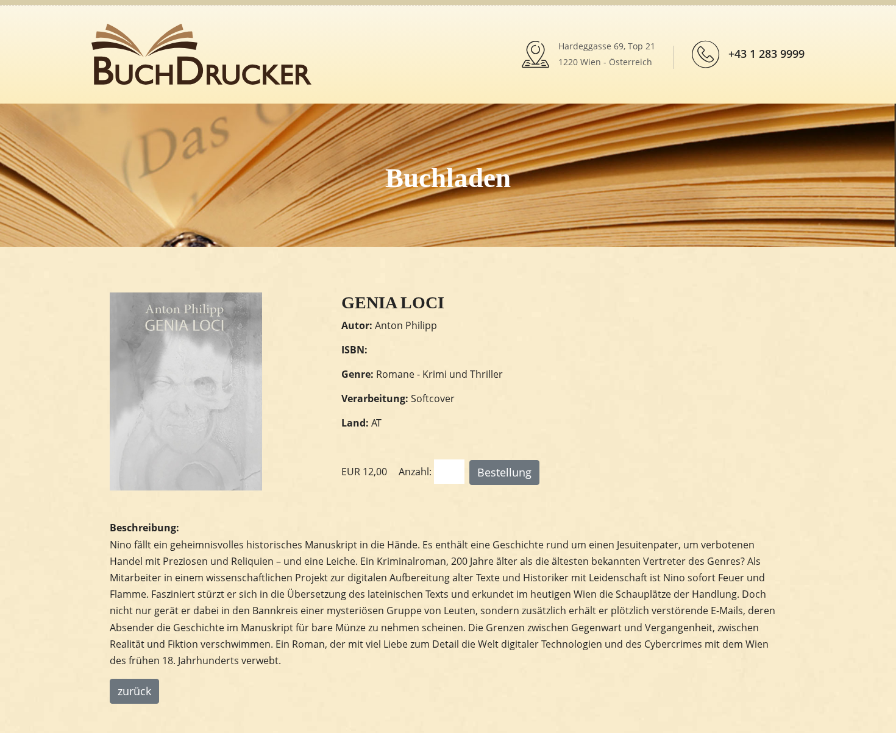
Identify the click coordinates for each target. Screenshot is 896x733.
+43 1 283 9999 (766, 53)
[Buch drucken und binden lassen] (201, 53)
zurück (134, 691)
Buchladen (448, 178)
